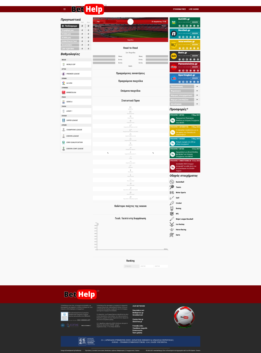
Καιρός (164, 26)
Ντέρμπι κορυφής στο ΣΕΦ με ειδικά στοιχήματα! (185, 143)
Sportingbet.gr (186, 75)
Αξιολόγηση (176, 104)
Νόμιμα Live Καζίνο (179, 99)
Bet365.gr (184, 19)
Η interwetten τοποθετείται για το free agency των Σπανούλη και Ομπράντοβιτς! (187, 132)
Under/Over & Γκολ (69, 41)
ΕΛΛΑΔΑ (64, 116)
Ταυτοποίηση (177, 86)
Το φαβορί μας (68, 30)
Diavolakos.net (138, 310)
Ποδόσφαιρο (71, 26)
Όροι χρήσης (137, 333)
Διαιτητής (98, 26)
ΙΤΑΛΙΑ (64, 97)
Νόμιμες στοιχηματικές (181, 95)
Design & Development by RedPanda (71, 350)
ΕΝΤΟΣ (143, 266)
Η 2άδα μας (66, 34)
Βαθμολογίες (121, 350)
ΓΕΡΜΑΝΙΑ (65, 88)
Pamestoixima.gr (187, 64)
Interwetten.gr (187, 41)
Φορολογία (176, 91)
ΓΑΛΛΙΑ (64, 106)
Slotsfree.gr (137, 322)
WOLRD (64, 60)
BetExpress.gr (138, 313)
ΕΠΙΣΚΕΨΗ (195, 22)
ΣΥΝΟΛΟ (128, 266)
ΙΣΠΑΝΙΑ (64, 78)
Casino (137, 350)
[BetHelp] (81, 294)
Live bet (94, 350)
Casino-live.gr (138, 319)
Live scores (101, 350)
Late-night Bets (68, 49)
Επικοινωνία (137, 330)
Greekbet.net (138, 315)
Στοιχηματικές (130, 350)
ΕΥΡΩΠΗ (64, 125)
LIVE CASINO (194, 9)
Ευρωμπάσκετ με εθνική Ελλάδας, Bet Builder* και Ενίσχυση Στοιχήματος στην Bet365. (187, 154)
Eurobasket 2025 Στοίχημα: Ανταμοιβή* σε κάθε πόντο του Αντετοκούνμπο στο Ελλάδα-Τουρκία (186, 167)
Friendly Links (138, 326)
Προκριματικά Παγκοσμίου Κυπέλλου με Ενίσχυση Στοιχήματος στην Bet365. (187, 120)
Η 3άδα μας (66, 37)
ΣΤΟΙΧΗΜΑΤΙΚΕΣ (179, 9)
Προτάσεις (88, 350)
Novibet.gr (184, 30)
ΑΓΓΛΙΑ (64, 69)
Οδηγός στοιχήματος (184, 175)
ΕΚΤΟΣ (157, 266)
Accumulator (67, 45)
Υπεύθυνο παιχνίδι (140, 328)
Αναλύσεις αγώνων (110, 350)
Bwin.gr (182, 52)
